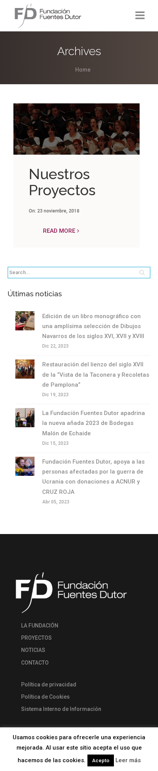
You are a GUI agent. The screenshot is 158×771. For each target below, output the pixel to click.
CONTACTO (35, 663)
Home (83, 70)
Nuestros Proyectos (62, 182)
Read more (59, 230)
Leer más (128, 760)
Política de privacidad (48, 684)
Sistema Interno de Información (61, 709)
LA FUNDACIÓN (39, 625)
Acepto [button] (100, 760)
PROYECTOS (36, 638)
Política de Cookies (45, 697)
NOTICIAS (33, 650)
